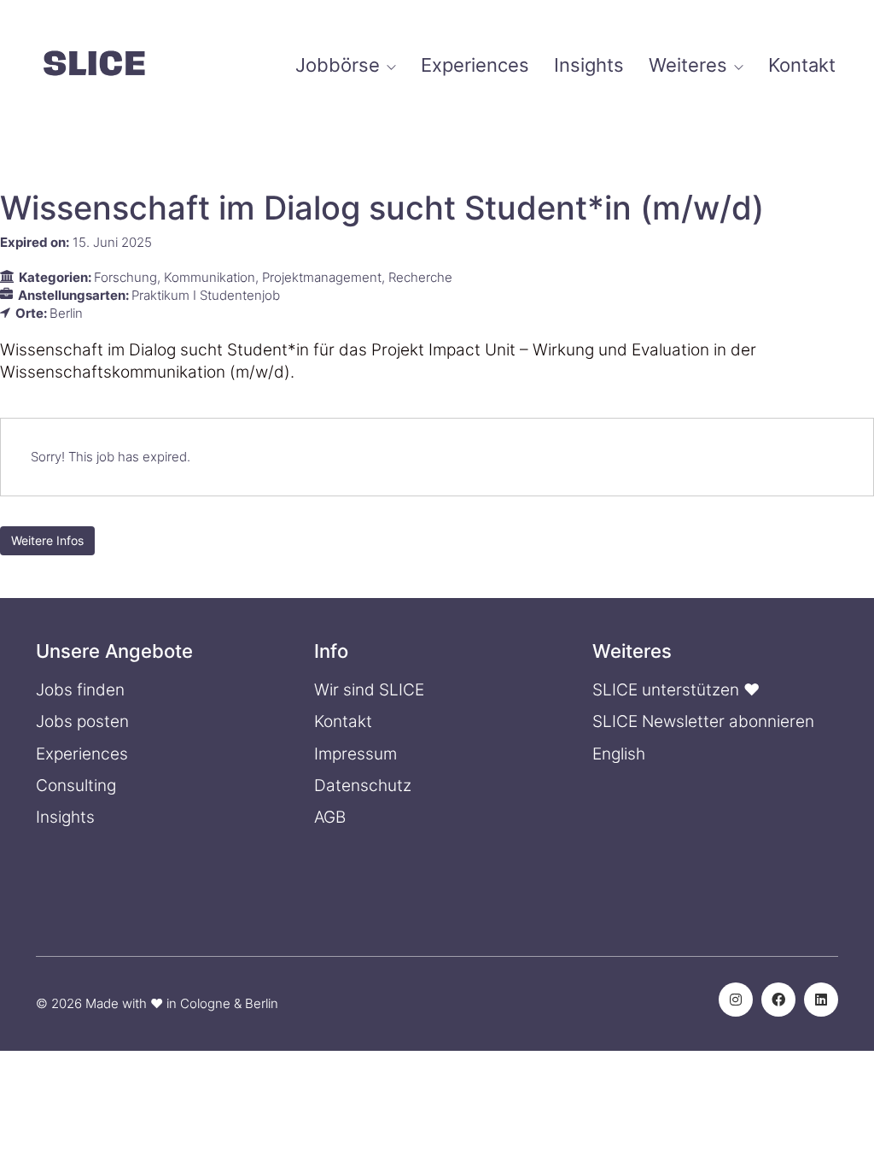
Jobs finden (80, 690)
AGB (330, 817)
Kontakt (343, 721)
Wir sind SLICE (369, 690)
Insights (65, 817)
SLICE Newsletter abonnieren (703, 721)
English (618, 754)
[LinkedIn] (821, 999)
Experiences (82, 754)
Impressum (355, 754)
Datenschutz (362, 785)
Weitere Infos (47, 540)
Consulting (76, 785)
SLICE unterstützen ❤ (676, 690)
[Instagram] (736, 999)
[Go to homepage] (93, 65)
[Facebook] (778, 999)
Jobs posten (82, 721)
